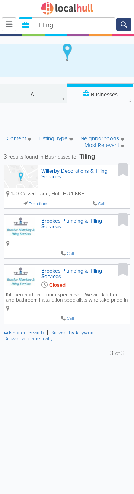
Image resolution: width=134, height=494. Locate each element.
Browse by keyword (73, 332)
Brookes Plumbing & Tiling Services (71, 223)
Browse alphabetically (28, 338)
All (48, 96)
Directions (38, 203)
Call (101, 203)
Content (17, 139)
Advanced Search (24, 332)
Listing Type (54, 139)
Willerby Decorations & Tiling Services (74, 173)
